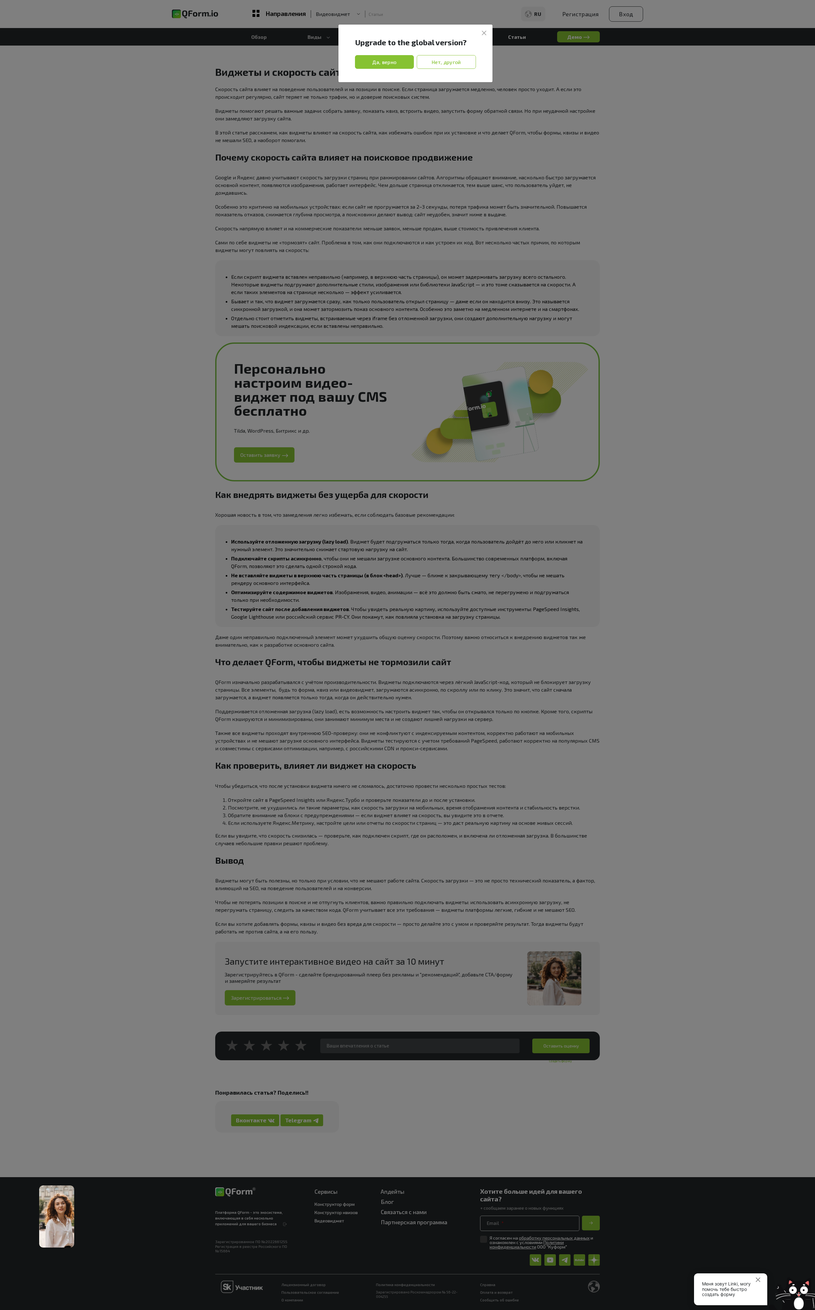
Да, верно (384, 62)
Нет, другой (446, 62)
